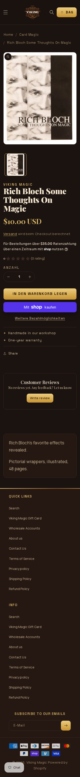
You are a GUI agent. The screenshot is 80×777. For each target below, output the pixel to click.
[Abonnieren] (66, 726)
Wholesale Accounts (24, 528)
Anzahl (11, 267)
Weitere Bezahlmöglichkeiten (40, 318)
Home (8, 34)
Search (14, 508)
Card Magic (29, 34)
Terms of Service (21, 558)
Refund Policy (19, 589)
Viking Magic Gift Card (25, 518)
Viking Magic (36, 762)
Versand (10, 233)
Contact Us (17, 548)
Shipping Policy (20, 579)
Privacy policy (19, 569)
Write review (40, 398)
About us (15, 538)
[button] (5, 12)
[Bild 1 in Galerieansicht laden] (15, 164)
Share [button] (13, 353)
